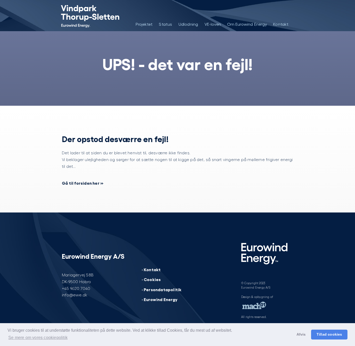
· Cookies (151, 279)
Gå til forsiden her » (82, 182)
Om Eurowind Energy (247, 24)
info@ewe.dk (74, 294)
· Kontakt (151, 269)
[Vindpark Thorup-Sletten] (86, 15)
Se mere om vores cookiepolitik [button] (38, 337)
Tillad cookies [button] (329, 334)
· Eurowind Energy (160, 299)
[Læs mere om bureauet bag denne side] (254, 307)
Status (165, 24)
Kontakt (280, 24)
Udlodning (188, 24)
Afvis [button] (301, 334)
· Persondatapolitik (162, 289)
